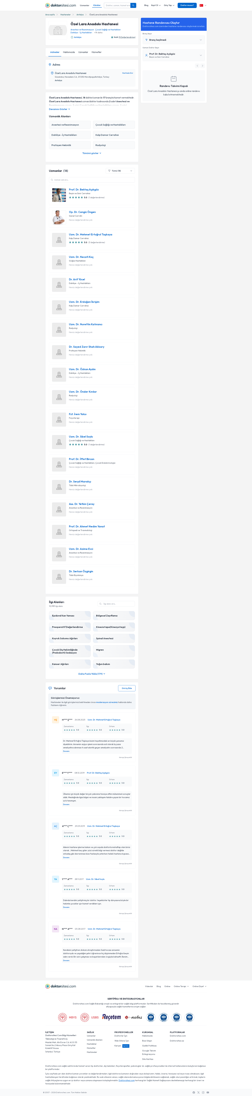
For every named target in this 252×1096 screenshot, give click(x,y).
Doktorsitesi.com (178, 1035)
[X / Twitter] (198, 1092)
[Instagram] (203, 1092)
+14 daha (98, 32)
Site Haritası (147, 1059)
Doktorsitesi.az (177, 1040)
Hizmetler (97, 52)
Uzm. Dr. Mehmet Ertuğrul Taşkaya (90, 234)
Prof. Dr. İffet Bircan (81, 459)
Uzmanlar (84, 5)
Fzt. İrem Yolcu (77, 414)
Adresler (55, 52)
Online (167, 986)
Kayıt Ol (154, 5)
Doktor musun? (187, 5)
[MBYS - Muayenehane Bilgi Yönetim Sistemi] (67, 1017)
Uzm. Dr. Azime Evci (81, 549)
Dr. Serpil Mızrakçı (80, 481)
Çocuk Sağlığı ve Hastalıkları (108, 29)
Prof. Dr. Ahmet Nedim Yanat (87, 526)
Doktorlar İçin (120, 1035)
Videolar (149, 986)
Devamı (66, 751)
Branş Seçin (147, 34)
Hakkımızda (69, 52)
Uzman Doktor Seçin (151, 48)
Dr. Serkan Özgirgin (81, 571)
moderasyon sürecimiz (107, 702)
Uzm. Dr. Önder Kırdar (83, 391)
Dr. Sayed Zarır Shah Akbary (86, 346)
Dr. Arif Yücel (77, 279)
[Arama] (133, 5)
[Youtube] (208, 1092)
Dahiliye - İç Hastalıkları (81, 32)
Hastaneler (66, 14)
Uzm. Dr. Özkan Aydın (82, 369)
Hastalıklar (92, 1044)
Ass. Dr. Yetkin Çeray (81, 504)
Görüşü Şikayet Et (125, 757)
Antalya (80, 14)
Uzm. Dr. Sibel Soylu (81, 436)
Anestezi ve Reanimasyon (82, 29)
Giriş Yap (168, 5)
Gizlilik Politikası (149, 1045)
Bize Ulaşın (147, 1040)
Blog (146, 5)
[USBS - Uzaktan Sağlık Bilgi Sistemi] (89, 1017)
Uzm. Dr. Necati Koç (81, 257)
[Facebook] (194, 1092)
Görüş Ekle (127, 688)
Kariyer (121, 1045)
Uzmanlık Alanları (95, 1040)
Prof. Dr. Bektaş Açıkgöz (84, 189)
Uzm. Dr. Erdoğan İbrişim (84, 301)
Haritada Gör (127, 73)
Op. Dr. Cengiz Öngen (82, 212)
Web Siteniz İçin (121, 1040)
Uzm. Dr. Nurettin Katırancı (85, 324)
